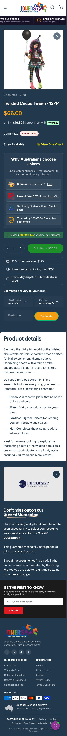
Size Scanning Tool (14, 695)
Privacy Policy (41, 691)
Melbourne (53, 730)
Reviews (38, 686)
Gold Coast (27, 734)
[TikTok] (21, 663)
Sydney (41, 730)
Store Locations (42, 681)
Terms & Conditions (44, 695)
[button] (53, 486)
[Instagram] (14, 663)
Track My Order (12, 681)
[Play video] (32, 495)
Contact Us (10, 676)
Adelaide (41, 734)
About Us (38, 676)
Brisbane (14, 734)
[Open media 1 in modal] (54, 36)
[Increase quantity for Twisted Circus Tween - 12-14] (20, 249)
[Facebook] (7, 663)
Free (49, 184)
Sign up (14, 621)
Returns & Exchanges (15, 691)
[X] (28, 663)
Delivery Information (14, 686)
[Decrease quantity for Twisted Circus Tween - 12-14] (7, 249)
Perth (51, 734)
